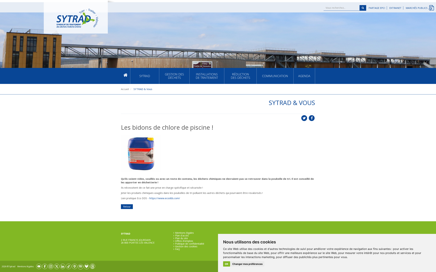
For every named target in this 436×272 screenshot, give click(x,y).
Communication (275, 76)
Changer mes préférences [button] (247, 263)
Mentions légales (184, 232)
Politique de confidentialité (189, 243)
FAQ (177, 249)
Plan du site (181, 238)
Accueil (125, 76)
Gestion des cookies (186, 246)
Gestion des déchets (174, 76)
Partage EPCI (377, 8)
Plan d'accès (182, 235)
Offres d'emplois (184, 241)
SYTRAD (144, 76)
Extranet (395, 8)
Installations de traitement (207, 76)
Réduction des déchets (240, 76)
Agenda (304, 76)
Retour (127, 206)
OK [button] (226, 263)
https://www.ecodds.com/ (164, 198)
